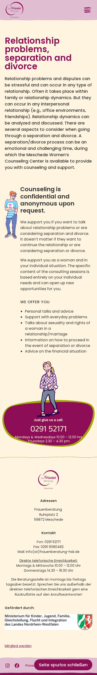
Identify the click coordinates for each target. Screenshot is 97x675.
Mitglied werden (18, 646)
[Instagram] (7, 665)
